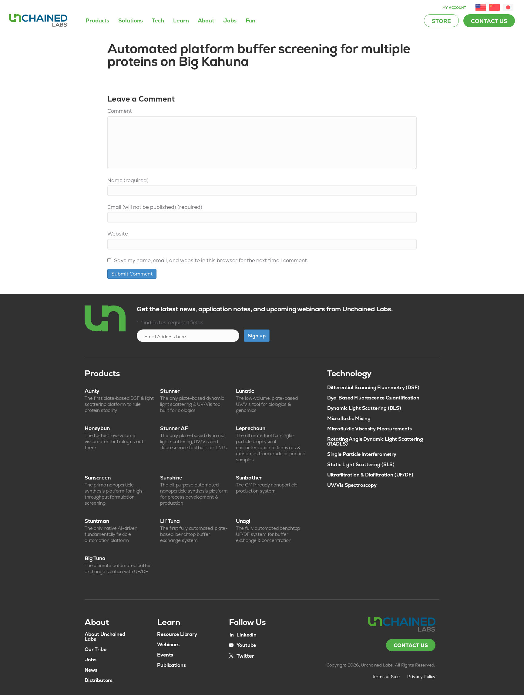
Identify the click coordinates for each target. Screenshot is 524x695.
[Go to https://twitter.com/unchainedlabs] (241, 655)
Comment (119, 111)
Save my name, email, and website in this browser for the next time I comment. (211, 260)
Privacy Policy (421, 676)
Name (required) (128, 180)
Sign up (257, 335)
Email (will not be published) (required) (154, 207)
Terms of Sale (386, 676)
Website (117, 233)
